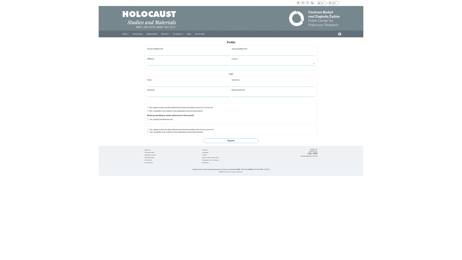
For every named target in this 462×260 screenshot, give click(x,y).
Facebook (205, 152)
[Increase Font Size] (303, 3)
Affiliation (150, 59)
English (333, 3)
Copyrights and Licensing (210, 160)
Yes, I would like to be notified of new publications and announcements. (176, 111)
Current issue (138, 34)
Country (235, 59)
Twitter (204, 155)
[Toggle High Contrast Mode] (298, 3)
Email (149, 80)
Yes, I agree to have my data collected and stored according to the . (181, 107)
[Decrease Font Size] (307, 3)
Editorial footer (149, 157)
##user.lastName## (239, 49)
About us (148, 150)
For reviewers (149, 162)
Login (322, 3)
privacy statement (206, 107)
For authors (148, 160)
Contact (204, 150)
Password (151, 90)
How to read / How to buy (210, 157)
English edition (152, 34)
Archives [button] (164, 34)
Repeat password (238, 90)
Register (231, 141)
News (189, 34)
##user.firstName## (155, 49)
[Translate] (312, 3)
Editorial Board (149, 152)
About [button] (125, 34)
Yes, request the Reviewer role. (161, 119)
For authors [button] (177, 34)
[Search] (339, 34)
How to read (199, 34)
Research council (150, 155)
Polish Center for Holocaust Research (233, 171)
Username (236, 80)
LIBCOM (314, 156)
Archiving (205, 162)
